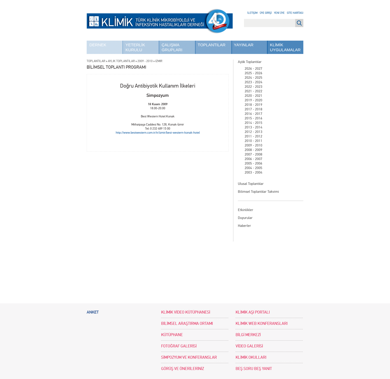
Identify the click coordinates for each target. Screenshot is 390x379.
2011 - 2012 (253, 136)
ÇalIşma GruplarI (172, 47)
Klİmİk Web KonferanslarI (262, 323)
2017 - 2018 (253, 109)
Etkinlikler (245, 210)
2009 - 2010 (253, 145)
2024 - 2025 (253, 77)
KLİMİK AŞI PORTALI (253, 312)
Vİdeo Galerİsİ (249, 346)
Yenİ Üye (279, 13)
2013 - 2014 (253, 127)
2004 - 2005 (253, 168)
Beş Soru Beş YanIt (254, 368)
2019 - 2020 (253, 100)
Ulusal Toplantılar (251, 183)
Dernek (97, 45)
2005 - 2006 (253, 163)
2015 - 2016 (253, 118)
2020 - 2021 (253, 95)
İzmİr (158, 61)
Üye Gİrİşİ (266, 13)
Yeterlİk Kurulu (135, 47)
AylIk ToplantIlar (121, 61)
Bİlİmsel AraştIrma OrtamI (187, 323)
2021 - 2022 (253, 91)
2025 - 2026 (253, 73)
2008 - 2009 (253, 150)
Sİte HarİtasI (295, 13)
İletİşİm (252, 13)
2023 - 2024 (253, 82)
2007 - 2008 (253, 154)
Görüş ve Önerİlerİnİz (182, 368)
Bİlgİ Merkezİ (248, 334)
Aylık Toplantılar (250, 62)
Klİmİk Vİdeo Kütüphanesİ (185, 312)
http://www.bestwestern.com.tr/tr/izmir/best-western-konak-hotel (158, 133)
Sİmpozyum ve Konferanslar (189, 357)
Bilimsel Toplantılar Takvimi (258, 191)
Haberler (244, 225)
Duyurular (245, 218)
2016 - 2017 (253, 114)
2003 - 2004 (253, 172)
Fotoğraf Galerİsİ (179, 346)
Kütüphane (172, 334)
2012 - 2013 (253, 132)
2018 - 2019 (253, 104)
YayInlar (243, 45)
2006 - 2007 (253, 159)
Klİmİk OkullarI (251, 357)
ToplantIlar (211, 45)
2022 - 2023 (253, 86)
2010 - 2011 (253, 141)
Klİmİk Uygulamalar (285, 47)
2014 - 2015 (253, 123)
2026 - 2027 (253, 68)
